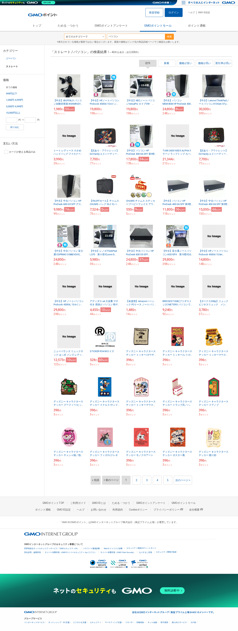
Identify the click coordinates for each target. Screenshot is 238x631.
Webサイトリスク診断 (113, 548)
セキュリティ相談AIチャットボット (141, 548)
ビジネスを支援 (79, 622)
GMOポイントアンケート (111, 25)
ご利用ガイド (78, 502)
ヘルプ (191, 12)
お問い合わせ (98, 509)
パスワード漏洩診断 (91, 548)
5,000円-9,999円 (14, 106)
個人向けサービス (179, 622)
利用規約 (117, 509)
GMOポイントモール (158, 25)
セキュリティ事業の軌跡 (166, 552)
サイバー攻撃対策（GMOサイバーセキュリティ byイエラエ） (71, 552)
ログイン (173, 12)
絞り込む (14, 127)
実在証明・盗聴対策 (32, 552)
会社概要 (194, 509)
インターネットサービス (34, 622)
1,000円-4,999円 (14, 99)
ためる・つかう (68, 25)
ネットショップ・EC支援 (59, 622)
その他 (193, 622)
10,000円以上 (13, 112)
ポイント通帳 (197, 25)
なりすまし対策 (145, 552)
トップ (36, 25)
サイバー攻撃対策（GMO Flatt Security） (117, 552)
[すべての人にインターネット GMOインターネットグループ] (212, 2)
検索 (169, 36)
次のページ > (182, 480)
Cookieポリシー (138, 509)
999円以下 (11, 93)
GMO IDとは (99, 502)
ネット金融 (152, 622)
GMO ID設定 (204, 12)
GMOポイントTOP (53, 502)
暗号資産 (164, 622)
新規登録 (154, 12)
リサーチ (129, 622)
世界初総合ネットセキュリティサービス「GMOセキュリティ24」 (51, 548)
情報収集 (140, 622)
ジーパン (11, 58)
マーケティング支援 (113, 622)
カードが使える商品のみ (22, 151)
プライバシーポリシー (167, 509)
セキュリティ (95, 622)
